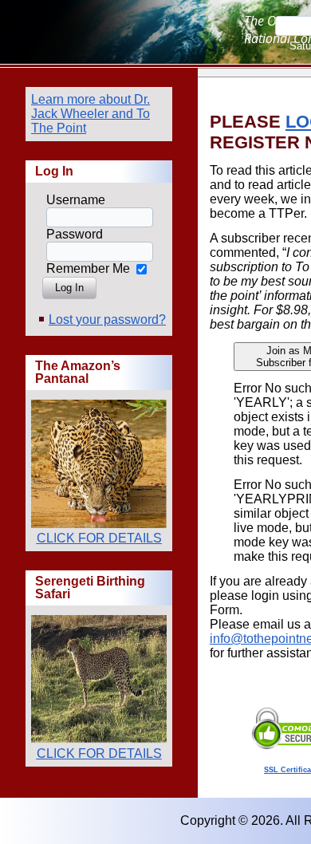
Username (75, 200)
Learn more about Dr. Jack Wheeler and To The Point (90, 114)
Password (74, 234)
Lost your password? (107, 319)
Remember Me (88, 268)
